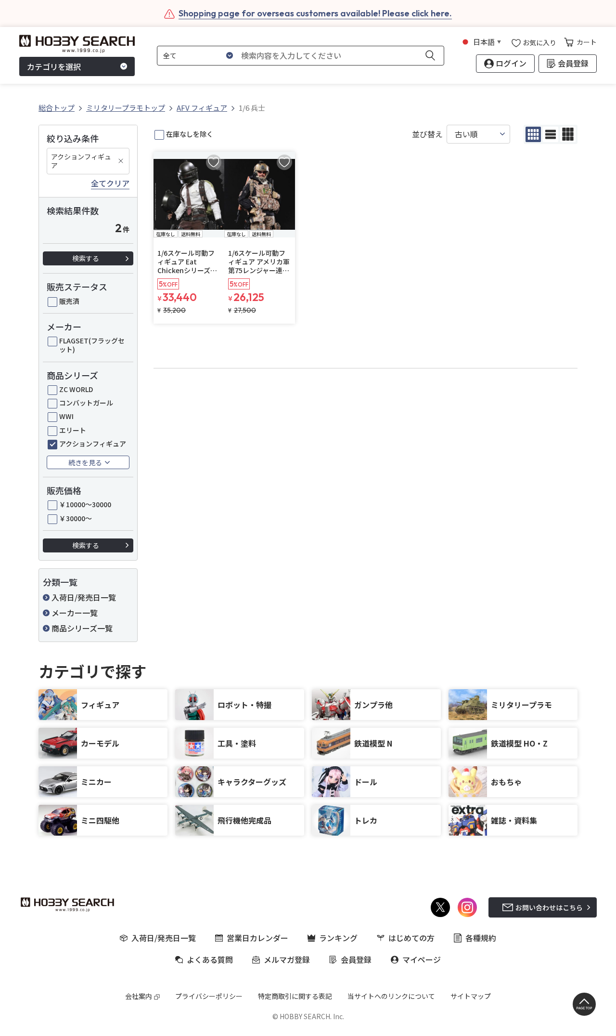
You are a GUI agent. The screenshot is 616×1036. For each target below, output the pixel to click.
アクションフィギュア (81, 161)
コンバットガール (86, 402)
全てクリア (110, 183)
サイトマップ (470, 996)
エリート (72, 430)
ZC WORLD (76, 389)
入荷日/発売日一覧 (83, 597)
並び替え (427, 134)
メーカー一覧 (74, 612)
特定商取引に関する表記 (295, 996)
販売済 (69, 301)
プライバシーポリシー (209, 996)
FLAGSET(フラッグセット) (92, 345)
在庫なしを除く (189, 134)
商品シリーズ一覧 (82, 628)
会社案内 (138, 996)
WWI (66, 416)
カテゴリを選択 (54, 66)
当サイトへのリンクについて (391, 996)
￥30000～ (75, 518)
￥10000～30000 (85, 504)
